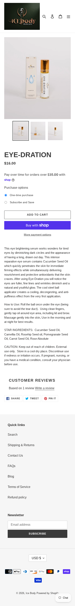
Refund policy (17, 497)
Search (13, 434)
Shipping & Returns (21, 445)
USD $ (36, 558)
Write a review (44, 388)
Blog (11, 476)
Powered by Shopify (48, 593)
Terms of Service (19, 487)
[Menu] (68, 16)
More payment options (37, 234)
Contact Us (15, 455)
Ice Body (31, 593)
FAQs (11, 466)
